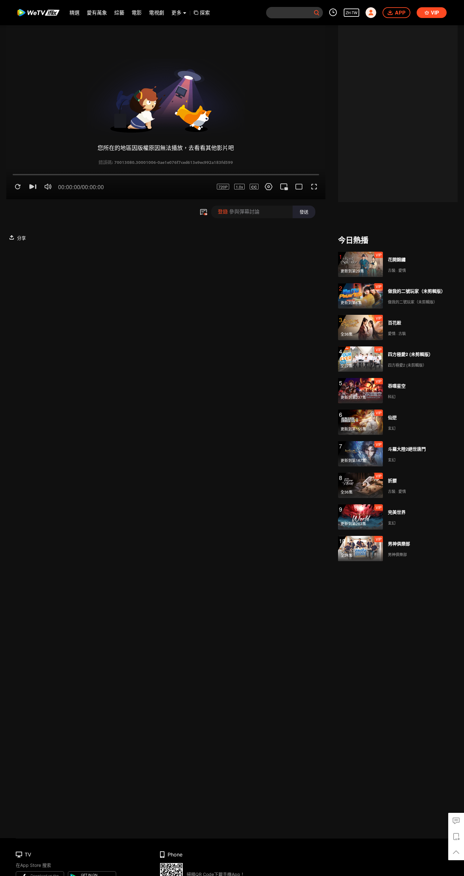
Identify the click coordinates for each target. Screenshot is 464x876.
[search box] (316, 12)
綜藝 (119, 12)
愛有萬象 (97, 12)
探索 (205, 12)
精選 (74, 12)
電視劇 (156, 12)
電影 (137, 12)
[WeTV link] (38, 13)
